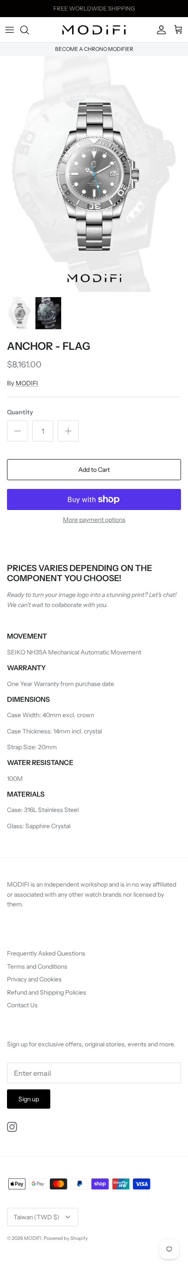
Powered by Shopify (66, 1238)
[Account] (159, 30)
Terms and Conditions (37, 966)
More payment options (94, 520)
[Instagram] (12, 1127)
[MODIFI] (94, 30)
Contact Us (22, 1005)
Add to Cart (94, 470)
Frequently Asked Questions (46, 953)
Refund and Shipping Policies (46, 992)
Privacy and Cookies (34, 979)
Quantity (20, 412)
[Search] (28, 30)
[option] (94, 174)
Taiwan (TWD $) (36, 1217)
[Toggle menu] (9, 30)
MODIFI (27, 383)
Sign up (28, 1099)
